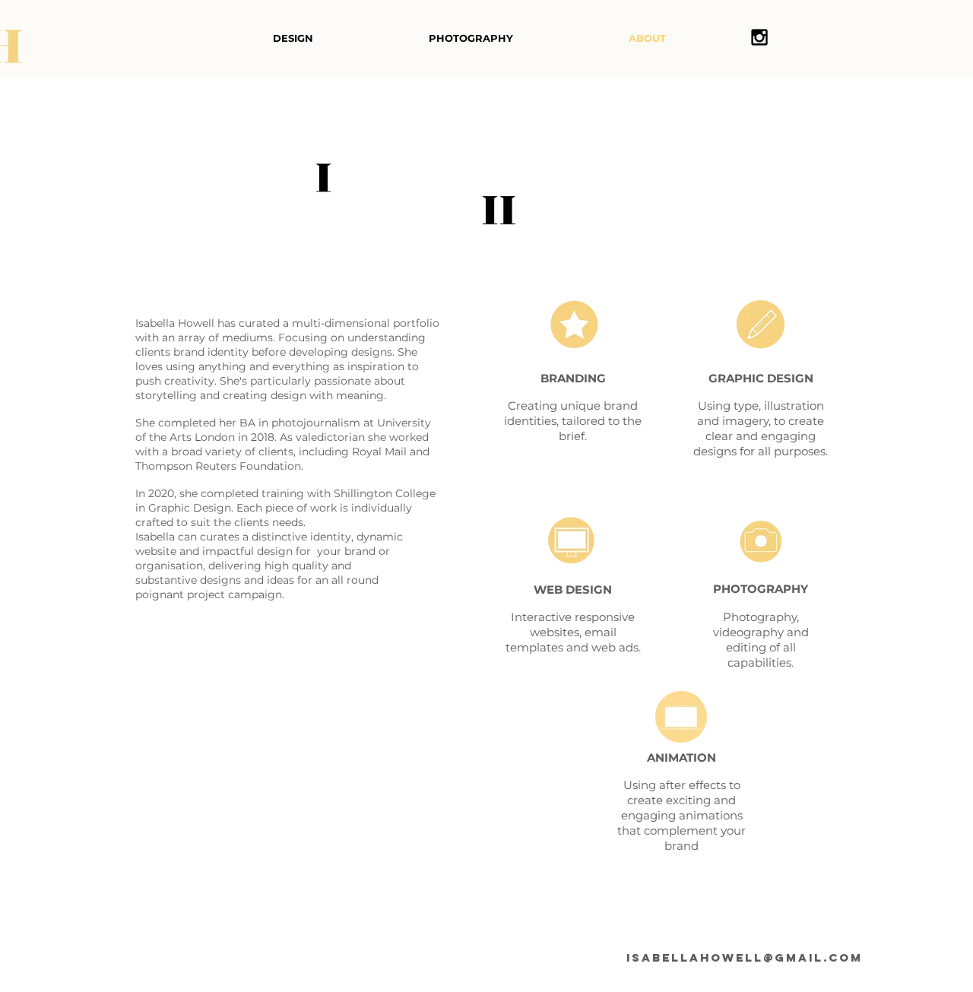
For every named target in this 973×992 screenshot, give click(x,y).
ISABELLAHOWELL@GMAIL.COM (744, 957)
